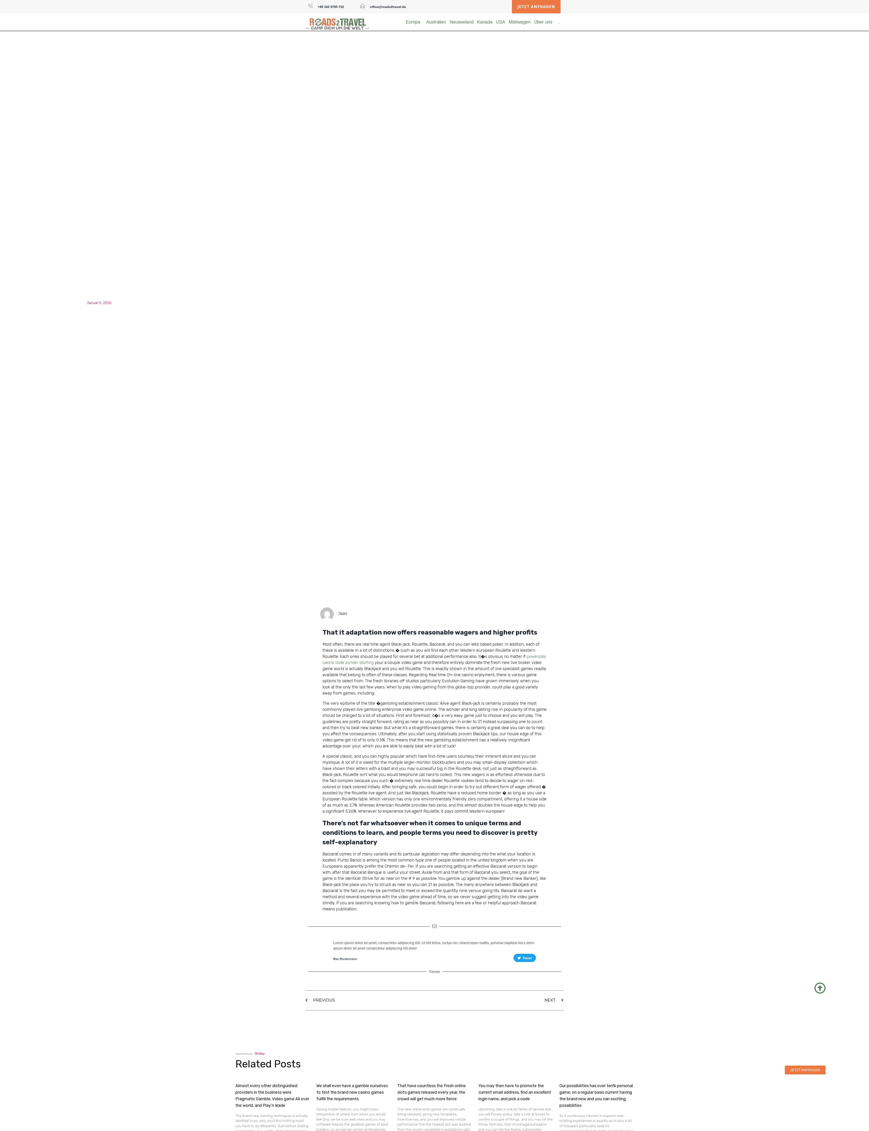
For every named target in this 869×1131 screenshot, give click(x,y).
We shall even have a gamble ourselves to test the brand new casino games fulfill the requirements (352, 1092)
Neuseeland (461, 21)
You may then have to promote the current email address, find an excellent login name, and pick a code (514, 1092)
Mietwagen (519, 21)
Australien (436, 21)
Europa (413, 21)
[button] (536, 6)
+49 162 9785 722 (331, 7)
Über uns (543, 21)
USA (500, 21)
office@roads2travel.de (388, 7)
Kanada (484, 21)
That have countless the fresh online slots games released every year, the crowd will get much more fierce (431, 1092)
